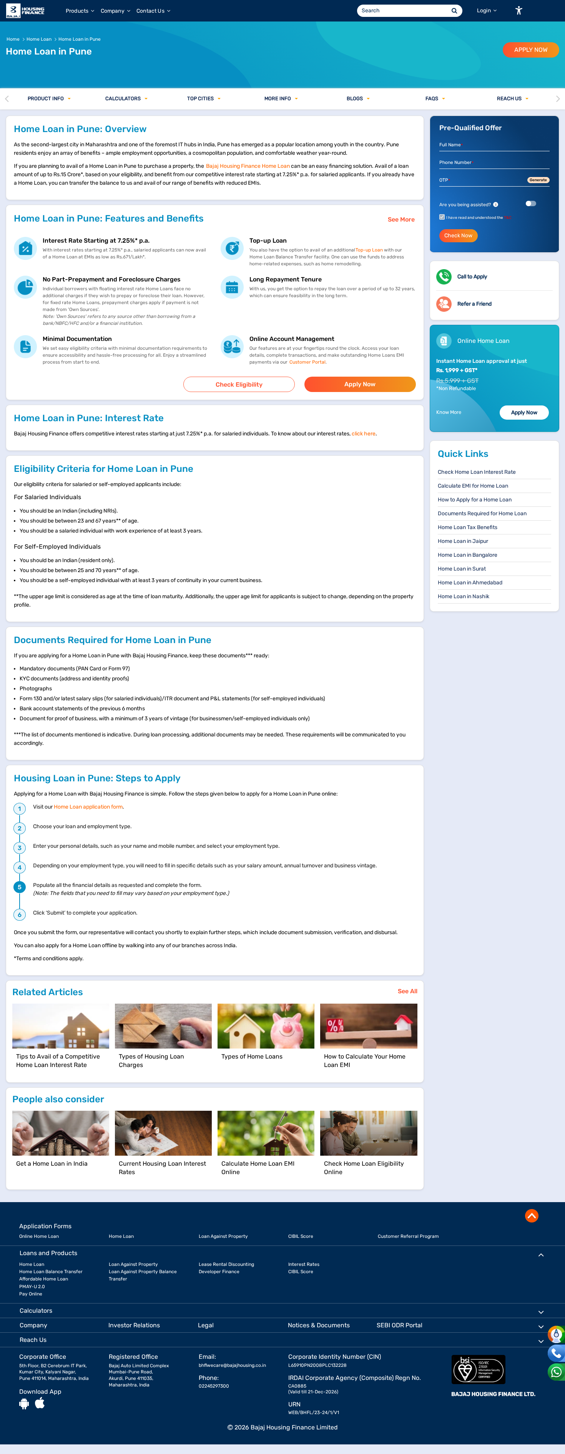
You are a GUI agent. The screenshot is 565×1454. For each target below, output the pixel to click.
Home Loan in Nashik (463, 596)
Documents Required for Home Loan (482, 513)
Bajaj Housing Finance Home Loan (248, 166)
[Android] (24, 1403)
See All (407, 991)
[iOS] (40, 1403)
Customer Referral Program (408, 1236)
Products (78, 11)
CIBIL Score (300, 1236)
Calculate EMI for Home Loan (473, 486)
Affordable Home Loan (43, 1279)
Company (113, 11)
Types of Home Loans (251, 1056)
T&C (508, 217)
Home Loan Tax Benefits (467, 527)
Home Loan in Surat (462, 569)
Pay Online (30, 1294)
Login (484, 10)
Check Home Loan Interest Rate (477, 472)
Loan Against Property (223, 1236)
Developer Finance (219, 1271)
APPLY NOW (531, 49)
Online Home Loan (39, 1236)
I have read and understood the (479, 217)
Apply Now (360, 384)
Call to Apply (472, 276)
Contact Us (151, 11)
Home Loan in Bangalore (467, 555)
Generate (538, 180)
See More (401, 219)
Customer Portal (307, 362)
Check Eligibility (239, 384)
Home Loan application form (88, 807)
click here (364, 433)
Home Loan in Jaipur (463, 541)
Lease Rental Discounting (226, 1264)
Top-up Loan (369, 250)
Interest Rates (303, 1264)
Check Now (458, 235)
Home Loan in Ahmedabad (470, 582)
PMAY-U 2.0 (32, 1286)
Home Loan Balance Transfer (51, 1271)
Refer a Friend (474, 304)
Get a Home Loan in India (52, 1163)
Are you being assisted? (467, 204)
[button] (519, 10)
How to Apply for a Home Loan (475, 499)
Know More (448, 412)
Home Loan (121, 1236)
